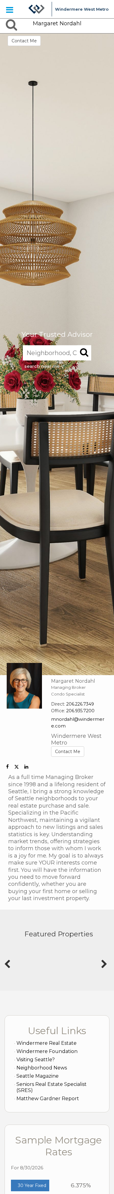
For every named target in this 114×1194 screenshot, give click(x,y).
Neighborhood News (41, 1068)
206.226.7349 (80, 704)
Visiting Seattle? (35, 1059)
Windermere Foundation (47, 1051)
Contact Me (24, 41)
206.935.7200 (80, 710)
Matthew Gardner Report (47, 1098)
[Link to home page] (36, 9)
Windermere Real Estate (46, 1043)
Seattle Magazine (37, 1076)
